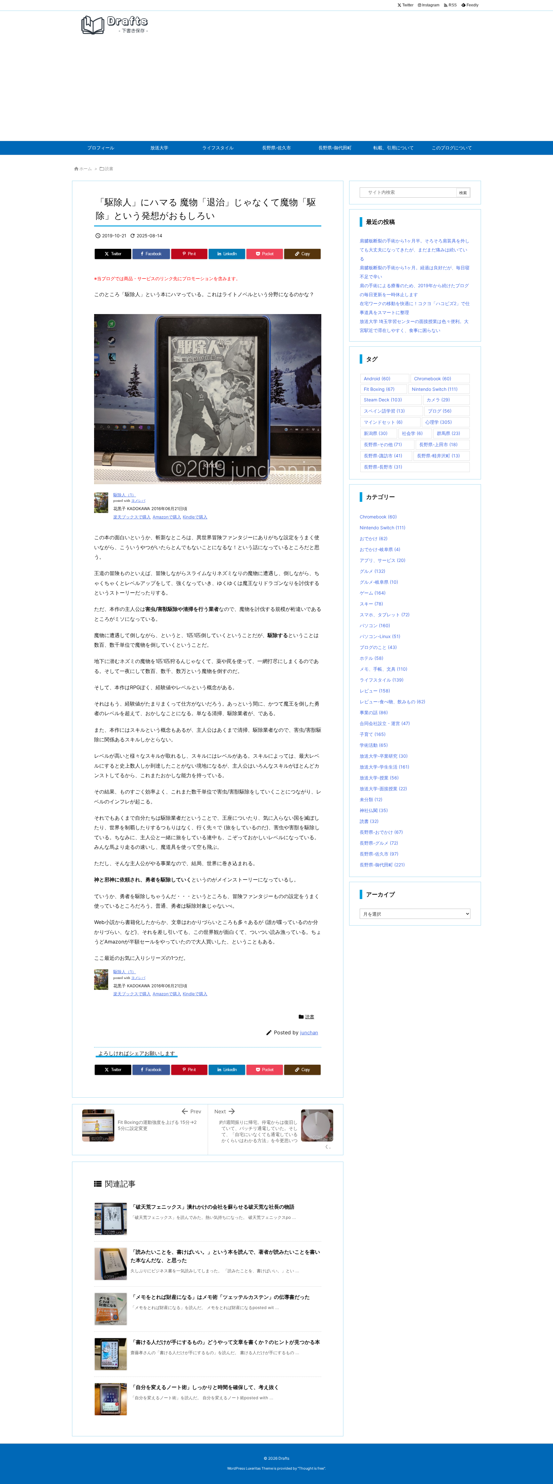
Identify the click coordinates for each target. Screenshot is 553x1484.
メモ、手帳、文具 (383, 669)
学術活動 (374, 745)
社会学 (412, 433)
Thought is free (311, 1468)
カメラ (438, 399)
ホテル (371, 658)
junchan (309, 1033)
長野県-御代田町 (382, 864)
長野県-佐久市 (379, 853)
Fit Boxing (379, 389)
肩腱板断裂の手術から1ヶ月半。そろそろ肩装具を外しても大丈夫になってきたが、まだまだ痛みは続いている (414, 249)
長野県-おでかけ (381, 832)
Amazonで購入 (167, 516)
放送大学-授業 (379, 777)
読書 (109, 168)
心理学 (438, 422)
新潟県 (376, 433)
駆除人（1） (124, 494)
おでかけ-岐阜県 (380, 549)
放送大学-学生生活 (384, 767)
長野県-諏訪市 (383, 455)
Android (377, 378)
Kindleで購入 (195, 516)
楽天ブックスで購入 (132, 516)
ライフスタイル (382, 680)
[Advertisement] (276, 93)
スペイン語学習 (384, 411)
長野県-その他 (383, 444)
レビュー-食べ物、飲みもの (392, 701)
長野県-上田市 (438, 444)
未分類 (371, 799)
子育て (373, 734)
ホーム (85, 168)
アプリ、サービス (382, 560)
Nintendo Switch (435, 389)
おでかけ (374, 538)
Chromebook (432, 378)
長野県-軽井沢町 (438, 455)
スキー (371, 603)
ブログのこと (378, 647)
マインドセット (383, 422)
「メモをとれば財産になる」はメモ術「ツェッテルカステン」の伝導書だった (220, 1297)
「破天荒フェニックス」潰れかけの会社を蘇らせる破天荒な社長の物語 (212, 1207)
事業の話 (374, 712)
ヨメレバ (138, 500)
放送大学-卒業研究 (384, 756)
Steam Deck (383, 399)
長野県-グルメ (379, 843)
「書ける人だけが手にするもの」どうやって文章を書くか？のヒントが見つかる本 (225, 1342)
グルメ (372, 571)
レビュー (375, 690)
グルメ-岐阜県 (379, 582)
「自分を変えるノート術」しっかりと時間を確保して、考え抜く (205, 1387)
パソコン (375, 625)
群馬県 (448, 433)
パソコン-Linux (380, 636)
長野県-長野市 (383, 467)
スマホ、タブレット (385, 614)
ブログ (440, 411)
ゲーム (373, 593)
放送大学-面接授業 (383, 788)
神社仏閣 (374, 810)
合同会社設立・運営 (385, 723)
